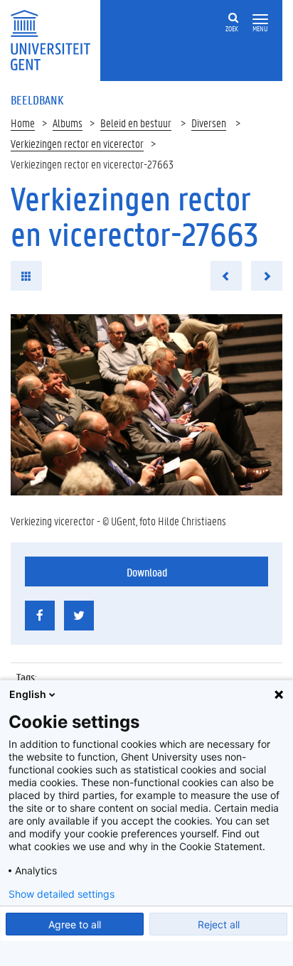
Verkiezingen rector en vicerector (77, 143)
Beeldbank (37, 99)
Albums (67, 122)
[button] (260, 19)
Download (147, 571)
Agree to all (74, 924)
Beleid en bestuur (135, 122)
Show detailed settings (61, 894)
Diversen (208, 122)
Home (23, 122)
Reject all (219, 924)
